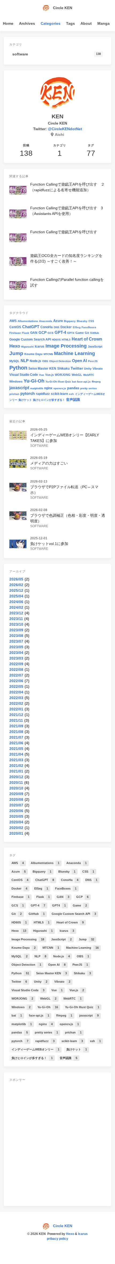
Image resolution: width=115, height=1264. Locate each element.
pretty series (88, 388)
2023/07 (16, 641)
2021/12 (16, 715)
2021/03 (16, 760)
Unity (87, 368)
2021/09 (16, 726)
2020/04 (16, 822)
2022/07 (16, 675)
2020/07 (16, 805)
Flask (25, 332)
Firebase (15, 332)
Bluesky (82, 321)
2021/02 (16, 765)
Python (18, 368)
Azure (58, 321)
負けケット (25, 399)
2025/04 (16, 596)
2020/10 (16, 788)
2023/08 (16, 635)
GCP (43, 332)
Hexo (14, 346)
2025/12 (16, 590)
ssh (71, 393)
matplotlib (36, 388)
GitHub (94, 332)
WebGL (77, 374)
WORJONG (63, 374)
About (86, 23)
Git (87, 332)
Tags (70, 23)
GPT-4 (60, 332)
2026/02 (16, 585)
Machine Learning (74, 353)
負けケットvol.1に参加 (49, 543)
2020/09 (16, 794)
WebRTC (88, 374)
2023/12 (16, 613)
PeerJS (93, 361)
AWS (13, 321)
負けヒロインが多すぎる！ (49, 399)
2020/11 (16, 782)
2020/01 (16, 833)
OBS (45, 361)
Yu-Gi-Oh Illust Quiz (58, 381)
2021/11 (16, 720)
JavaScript (95, 346)
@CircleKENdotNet (65, 129)
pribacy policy (57, 1239)
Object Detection (60, 361)
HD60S (56, 339)
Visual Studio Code (23, 374)
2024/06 (16, 602)
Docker (66, 327)
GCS (50, 332)
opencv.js (59, 388)
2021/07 (16, 737)
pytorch (27, 393)
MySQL (14, 361)
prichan (14, 393)
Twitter (77, 368)
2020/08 (16, 799)
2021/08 (16, 732)
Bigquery (70, 321)
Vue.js (49, 374)
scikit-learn (59, 393)
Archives (27, 23)
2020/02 (16, 828)
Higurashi (27, 346)
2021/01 (16, 771)
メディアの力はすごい (49, 463)
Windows (15, 381)
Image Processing (66, 346)
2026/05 (16, 579)
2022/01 (16, 709)
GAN (33, 332)
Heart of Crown (87, 339)
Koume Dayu (33, 354)
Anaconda (45, 321)
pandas (73, 388)
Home (8, 23)
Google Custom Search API (30, 339)
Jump (16, 353)
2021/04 (16, 754)
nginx (48, 388)
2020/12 (16, 777)
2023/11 (16, 619)
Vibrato (98, 368)
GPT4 (70, 332)
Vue (41, 374)
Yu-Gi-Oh (34, 381)
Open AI (79, 360)
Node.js (35, 361)
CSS (91, 321)
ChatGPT (30, 326)
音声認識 (73, 400)
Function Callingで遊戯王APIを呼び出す (63, 232)
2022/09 (16, 664)
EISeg (76, 327)
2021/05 (16, 748)
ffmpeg (96, 381)
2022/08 (16, 669)
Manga (103, 23)
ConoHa (46, 327)
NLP (25, 360)
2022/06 (16, 681)
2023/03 (16, 658)
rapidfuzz (43, 393)
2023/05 (16, 647)
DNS (56, 327)
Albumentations (28, 321)
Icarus (39, 346)
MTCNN (48, 354)
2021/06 (16, 743)
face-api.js (84, 381)
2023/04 (16, 652)
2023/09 (16, 630)
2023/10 (16, 624)
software (39, 446)
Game (79, 332)
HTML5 (66, 339)
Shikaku (63, 368)
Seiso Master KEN (42, 368)
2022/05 (16, 686)
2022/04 (16, 692)
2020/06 (16, 811)
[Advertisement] (57, 1143)
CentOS (15, 327)
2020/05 (16, 816)
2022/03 (16, 698)
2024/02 (16, 607)
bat (74, 381)
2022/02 (16, 703)
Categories (50, 23)
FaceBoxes (89, 327)
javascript (19, 387)
